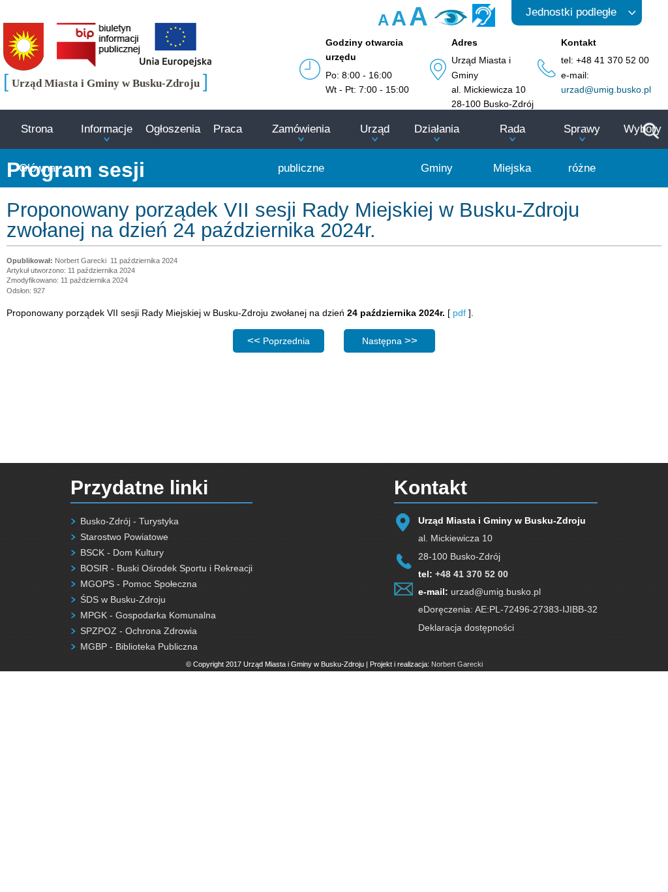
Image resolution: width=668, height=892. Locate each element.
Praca (227, 129)
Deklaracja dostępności (466, 627)
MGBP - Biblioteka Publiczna (139, 646)
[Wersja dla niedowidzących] (449, 22)
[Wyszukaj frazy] (649, 137)
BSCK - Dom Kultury (122, 552)
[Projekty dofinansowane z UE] (175, 63)
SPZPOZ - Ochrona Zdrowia (138, 631)
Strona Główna (37, 148)
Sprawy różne (582, 148)
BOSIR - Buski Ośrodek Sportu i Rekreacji (166, 568)
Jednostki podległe (571, 12)
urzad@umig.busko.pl (606, 89)
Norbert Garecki (457, 664)
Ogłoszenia (172, 129)
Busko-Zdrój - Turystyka (129, 521)
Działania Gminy (436, 148)
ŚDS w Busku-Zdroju (123, 599)
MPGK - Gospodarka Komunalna (148, 615)
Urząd (374, 129)
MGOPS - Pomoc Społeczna (138, 584)
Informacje (106, 129)
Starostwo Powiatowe (124, 537)
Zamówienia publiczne (301, 148)
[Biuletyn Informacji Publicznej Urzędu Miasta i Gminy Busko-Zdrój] (98, 63)
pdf (459, 313)
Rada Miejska (512, 148)
